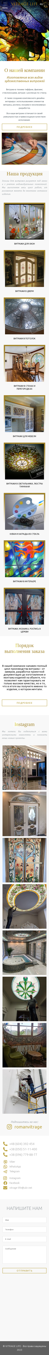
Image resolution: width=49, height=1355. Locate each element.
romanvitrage (28, 1126)
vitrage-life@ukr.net (20, 1187)
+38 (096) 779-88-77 (23, 1154)
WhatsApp (15, 1166)
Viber (12, 1161)
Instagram (15, 1178)
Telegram (14, 1171)
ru (41, 4)
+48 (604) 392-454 (22, 1144)
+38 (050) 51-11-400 (23, 1149)
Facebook (14, 1182)
